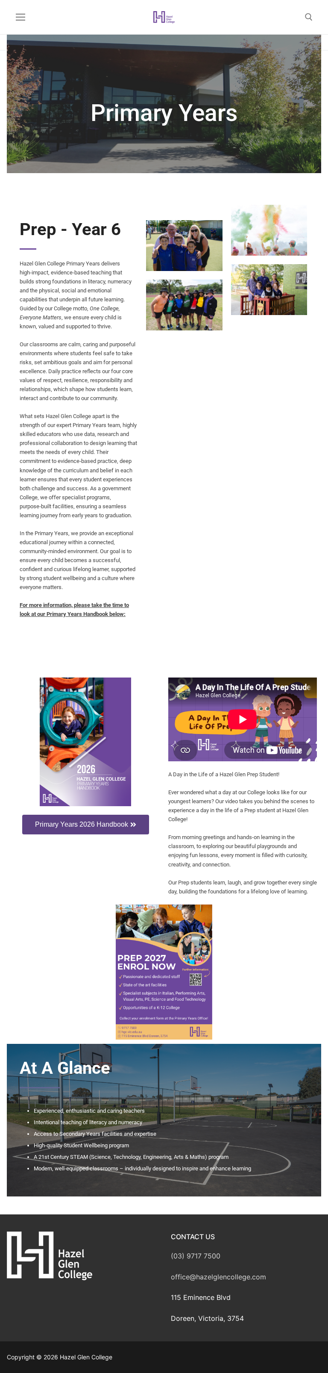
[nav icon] (20, 17)
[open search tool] (309, 17)
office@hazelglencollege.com (218, 1277)
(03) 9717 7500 (195, 1256)
